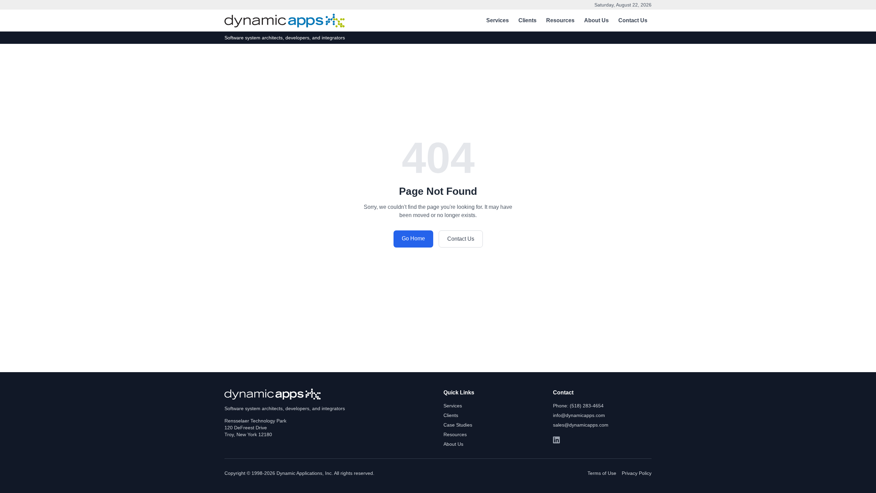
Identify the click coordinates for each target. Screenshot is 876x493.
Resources (560, 20)
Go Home (413, 238)
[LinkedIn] (556, 440)
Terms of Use (602, 473)
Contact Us (632, 20)
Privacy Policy (637, 473)
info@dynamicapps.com (579, 415)
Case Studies (457, 425)
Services (497, 20)
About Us (596, 20)
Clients (527, 20)
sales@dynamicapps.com (580, 425)
